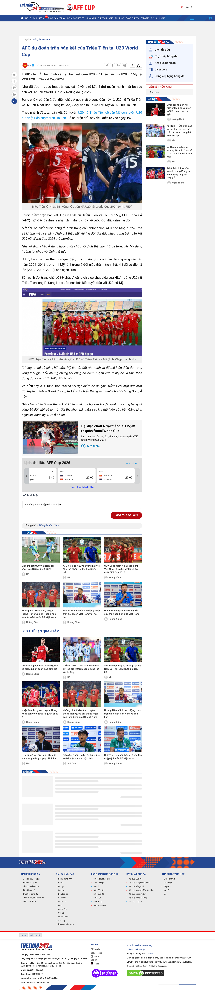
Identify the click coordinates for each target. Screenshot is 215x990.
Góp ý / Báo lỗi (126, 515)
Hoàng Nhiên (115, 619)
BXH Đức (97, 898)
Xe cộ (166, 890)
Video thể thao (29, 901)
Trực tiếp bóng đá (30, 894)
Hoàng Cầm (115, 577)
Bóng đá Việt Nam (56, 18)
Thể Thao (119, 18)
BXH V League (99, 905)
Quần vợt (168, 883)
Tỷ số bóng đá (29, 890)
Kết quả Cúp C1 (135, 879)
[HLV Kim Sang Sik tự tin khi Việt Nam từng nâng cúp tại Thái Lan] (41, 739)
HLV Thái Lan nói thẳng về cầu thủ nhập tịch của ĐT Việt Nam (123, 757)
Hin (28, 763)
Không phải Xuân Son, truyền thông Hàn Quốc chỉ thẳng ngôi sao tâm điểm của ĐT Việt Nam (39, 614)
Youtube (96, 949)
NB (27, 574)
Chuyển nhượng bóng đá (33, 898)
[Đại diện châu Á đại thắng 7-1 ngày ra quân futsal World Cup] (50, 437)
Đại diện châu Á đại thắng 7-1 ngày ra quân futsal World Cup (109, 436)
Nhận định (91, 18)
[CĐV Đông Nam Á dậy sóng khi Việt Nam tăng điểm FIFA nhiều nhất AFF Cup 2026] (123, 550)
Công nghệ (35, 935)
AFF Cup (61, 920)
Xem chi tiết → (133, 463)
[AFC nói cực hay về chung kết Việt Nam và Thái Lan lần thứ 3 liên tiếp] (82, 550)
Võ (165, 894)
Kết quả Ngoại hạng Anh (139, 883)
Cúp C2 (61, 913)
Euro (60, 905)
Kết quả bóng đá (30, 883)
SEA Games (63, 917)
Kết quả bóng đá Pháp (138, 898)
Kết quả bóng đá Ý (136, 886)
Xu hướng (160, 18)
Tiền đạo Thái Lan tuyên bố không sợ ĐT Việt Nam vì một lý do (81, 757)
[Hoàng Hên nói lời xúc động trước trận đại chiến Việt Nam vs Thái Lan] (82, 594)
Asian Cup (62, 909)
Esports (145, 18)
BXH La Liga (98, 883)
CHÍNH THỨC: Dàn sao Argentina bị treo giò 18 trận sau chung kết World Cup (81, 669)
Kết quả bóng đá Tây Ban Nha (141, 890)
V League (62, 898)
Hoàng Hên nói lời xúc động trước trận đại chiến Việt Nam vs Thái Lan (82, 614)
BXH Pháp (97, 901)
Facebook (97, 953)
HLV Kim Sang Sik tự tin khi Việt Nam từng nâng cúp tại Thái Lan (39, 757)
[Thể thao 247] (41, 7)
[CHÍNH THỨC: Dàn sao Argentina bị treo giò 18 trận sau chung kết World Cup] (82, 649)
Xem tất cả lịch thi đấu (82, 487)
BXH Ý (96, 886)
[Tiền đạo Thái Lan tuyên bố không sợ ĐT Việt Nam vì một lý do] (82, 739)
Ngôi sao (154, 92)
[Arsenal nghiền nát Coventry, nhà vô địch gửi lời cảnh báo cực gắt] (41, 649)
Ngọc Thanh (32, 722)
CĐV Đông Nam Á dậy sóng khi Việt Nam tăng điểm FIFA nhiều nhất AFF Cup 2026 (121, 569)
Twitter (96, 956)
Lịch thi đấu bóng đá (31, 879)
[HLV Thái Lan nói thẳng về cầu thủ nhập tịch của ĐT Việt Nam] (123, 739)
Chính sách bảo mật (136, 949)
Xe (152, 18)
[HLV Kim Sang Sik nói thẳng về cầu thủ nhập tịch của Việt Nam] (123, 594)
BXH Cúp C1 (98, 890)
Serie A (61, 890)
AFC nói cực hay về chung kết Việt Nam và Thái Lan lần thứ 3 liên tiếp (81, 569)
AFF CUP (42, 18)
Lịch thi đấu (31, 18)
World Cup (62, 901)
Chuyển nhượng (105, 18)
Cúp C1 (61, 883)
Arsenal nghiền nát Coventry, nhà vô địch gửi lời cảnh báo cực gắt (40, 667)
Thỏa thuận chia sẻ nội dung (139, 945)
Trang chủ (26, 39)
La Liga (61, 886)
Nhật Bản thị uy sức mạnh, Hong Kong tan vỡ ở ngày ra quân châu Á (40, 713)
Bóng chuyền (132, 18)
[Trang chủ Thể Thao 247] (21, 18)
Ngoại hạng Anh (65, 879)
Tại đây (149, 953)
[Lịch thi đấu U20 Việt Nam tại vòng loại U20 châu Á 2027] (41, 550)
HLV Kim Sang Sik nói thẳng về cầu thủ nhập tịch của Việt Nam (121, 612)
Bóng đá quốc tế (75, 18)
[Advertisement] (107, 28)
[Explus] (82, 501)
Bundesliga (63, 894)
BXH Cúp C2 (98, 894)
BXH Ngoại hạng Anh (102, 879)
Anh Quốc (72, 763)
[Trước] (26, 476)
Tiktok (96, 964)
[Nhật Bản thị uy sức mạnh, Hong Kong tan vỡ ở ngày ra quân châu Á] (41, 694)
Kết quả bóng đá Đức (138, 894)
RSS (95, 960)
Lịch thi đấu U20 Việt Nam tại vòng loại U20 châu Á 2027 (38, 567)
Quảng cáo (188, 7)
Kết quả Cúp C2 (135, 901)
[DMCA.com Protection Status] (146, 973)
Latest (23, 935)
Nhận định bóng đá (31, 886)
